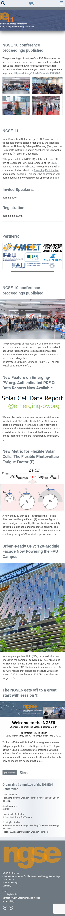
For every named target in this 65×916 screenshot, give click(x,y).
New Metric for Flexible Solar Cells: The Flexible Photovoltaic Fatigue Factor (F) (30, 456)
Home (5, 891)
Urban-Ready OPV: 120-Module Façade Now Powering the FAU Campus (30, 551)
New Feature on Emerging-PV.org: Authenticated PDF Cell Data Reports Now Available (30, 382)
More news (10, 772)
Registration (12, 894)
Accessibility (8, 901)
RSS (25, 772)
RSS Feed (11, 908)
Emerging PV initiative (46, 170)
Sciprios (54, 177)
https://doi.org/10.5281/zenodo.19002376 (37, 73)
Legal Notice (34, 898)
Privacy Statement (19, 898)
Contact (6, 898)
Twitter (5, 908)
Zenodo (30, 62)
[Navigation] (61, 3)
